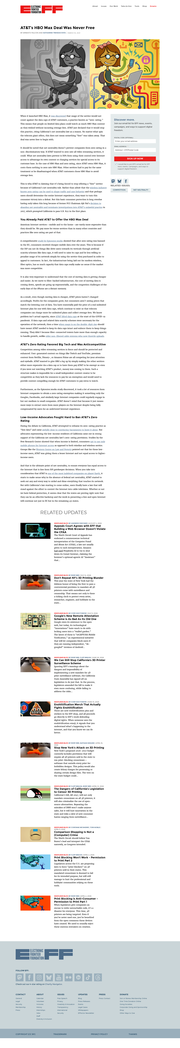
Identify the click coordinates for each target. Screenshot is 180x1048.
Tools (137, 6)
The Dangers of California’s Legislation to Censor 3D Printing (79, 790)
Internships (40, 1010)
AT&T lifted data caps (66, 316)
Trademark (60, 1034)
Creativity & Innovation (66, 1004)
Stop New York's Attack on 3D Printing (79, 747)
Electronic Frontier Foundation (41, 11)
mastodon (20, 977)
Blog (80, 998)
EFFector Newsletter (86, 1013)
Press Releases (84, 1001)
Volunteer (40, 1001)
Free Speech (62, 998)
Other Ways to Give (127, 1013)
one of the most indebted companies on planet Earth (74, 473)
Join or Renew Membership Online (133, 998)
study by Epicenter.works (50, 241)
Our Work (114, 6)
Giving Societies (126, 1004)
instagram (39, 977)
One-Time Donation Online (130, 1001)
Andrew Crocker (79, 523)
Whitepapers (83, 1010)
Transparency (62, 1007)
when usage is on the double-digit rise (78, 324)
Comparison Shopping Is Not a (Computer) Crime (74, 833)
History (39, 1007)
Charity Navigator (53, 984)
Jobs (38, 1013)
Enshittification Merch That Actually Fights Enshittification (77, 706)
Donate (153, 6)
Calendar (40, 998)
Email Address (120, 146)
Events (80, 1004)
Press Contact (104, 998)
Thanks (133, 1034)
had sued (58, 551)
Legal (18, 1001)
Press (18, 1010)
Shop (144, 6)
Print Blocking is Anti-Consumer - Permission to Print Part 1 (76, 900)
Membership (21, 1007)
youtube (59, 977)
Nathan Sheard (87, 743)
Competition (119, 190)
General (19, 998)
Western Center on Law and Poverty (54, 449)
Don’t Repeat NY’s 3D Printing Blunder (78, 577)
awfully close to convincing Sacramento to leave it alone (70, 430)
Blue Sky (49, 977)
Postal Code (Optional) (123, 137)
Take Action (126, 6)
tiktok (88, 977)
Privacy (60, 1001)
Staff (38, 1016)
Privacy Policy (99, 1034)
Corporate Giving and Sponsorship (133, 1007)
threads (98, 977)
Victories (39, 1004)
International (62, 1010)
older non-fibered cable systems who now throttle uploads (75, 336)
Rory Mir (75, 575)
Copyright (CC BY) (25, 1034)
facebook (29, 977)
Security (19, 1004)
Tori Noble (95, 827)
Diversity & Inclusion (44, 1019)
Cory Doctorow (78, 613)
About (95, 6)
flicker (68, 977)
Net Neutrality (140, 190)
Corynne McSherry (80, 827)
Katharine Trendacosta (54, 33)
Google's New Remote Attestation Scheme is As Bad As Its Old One (76, 617)
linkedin (78, 977)
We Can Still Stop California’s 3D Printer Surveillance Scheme (79, 662)
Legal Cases (83, 1007)
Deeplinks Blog (61, 523)
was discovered (58, 116)
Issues (104, 6)
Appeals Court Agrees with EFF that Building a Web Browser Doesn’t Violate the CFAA (80, 529)
